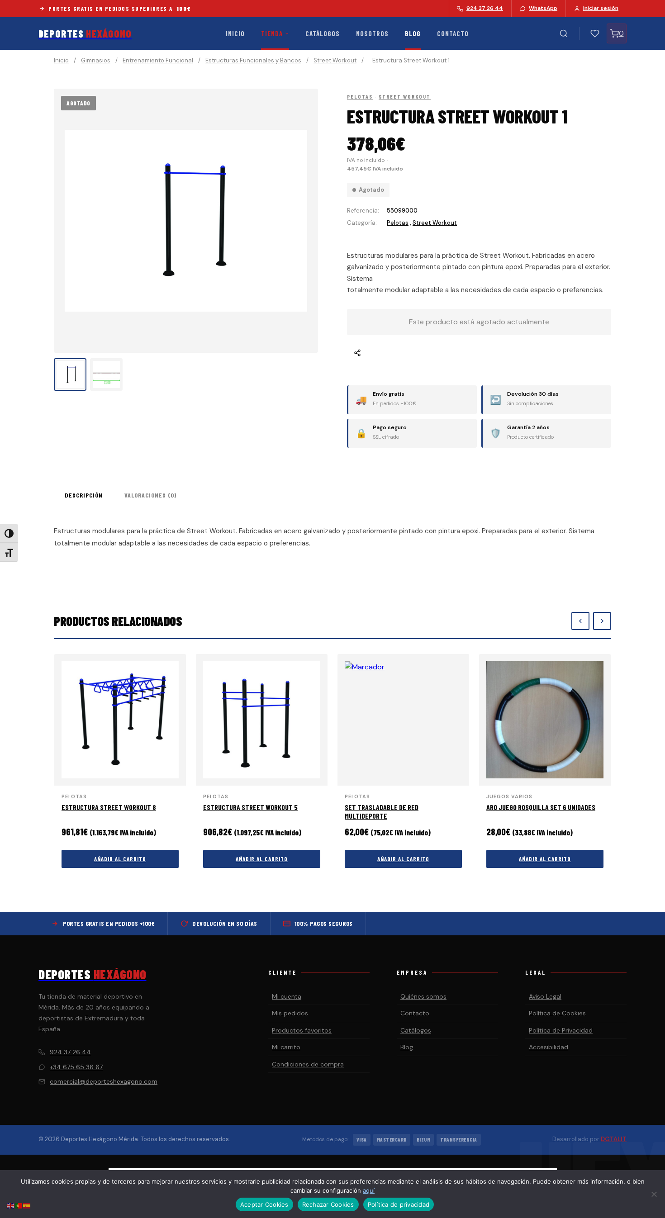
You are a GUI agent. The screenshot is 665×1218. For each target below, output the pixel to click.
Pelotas (360, 96)
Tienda (272, 33)
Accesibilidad (548, 1047)
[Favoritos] (595, 33)
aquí (369, 1190)
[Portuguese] (19, 1205)
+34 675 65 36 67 (76, 1067)
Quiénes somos (423, 996)
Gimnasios (95, 60)
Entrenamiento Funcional (158, 60)
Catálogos (322, 33)
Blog (413, 33)
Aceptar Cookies (264, 1204)
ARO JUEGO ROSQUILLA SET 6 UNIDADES (540, 807)
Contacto (453, 33)
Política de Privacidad (561, 1030)
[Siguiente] (602, 621)
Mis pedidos (290, 1013)
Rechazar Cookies (328, 1204)
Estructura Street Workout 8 (109, 807)
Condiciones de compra (308, 1064)
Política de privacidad (399, 1204)
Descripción (84, 495)
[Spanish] (27, 1205)
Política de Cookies (557, 1013)
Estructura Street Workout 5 (250, 807)
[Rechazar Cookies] (653, 1194)
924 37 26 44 (70, 1052)
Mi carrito (286, 1047)
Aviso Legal (545, 996)
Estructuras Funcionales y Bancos (253, 60)
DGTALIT (614, 1139)
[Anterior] (580, 621)
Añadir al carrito (120, 859)
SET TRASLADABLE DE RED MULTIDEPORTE (381, 811)
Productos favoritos (302, 1030)
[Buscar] (564, 33)
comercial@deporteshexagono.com (103, 1081)
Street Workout (335, 60)
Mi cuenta (286, 996)
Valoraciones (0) (150, 495)
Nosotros (372, 33)
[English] (11, 1205)
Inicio (235, 33)
